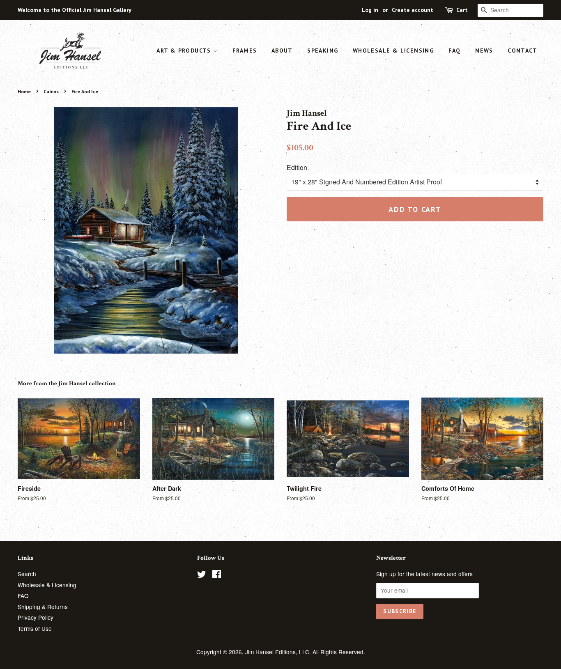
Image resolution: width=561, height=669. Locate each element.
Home (24, 91)
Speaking (322, 50)
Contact (522, 50)
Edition (297, 167)
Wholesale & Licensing (393, 50)
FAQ (454, 50)
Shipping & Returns (43, 606)
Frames (244, 50)
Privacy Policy (35, 617)
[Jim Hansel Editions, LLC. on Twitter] (201, 575)
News (484, 50)
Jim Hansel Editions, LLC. (279, 652)
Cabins (51, 91)
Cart (462, 10)
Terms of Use (35, 628)
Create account (412, 10)
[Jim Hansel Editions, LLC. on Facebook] (216, 575)
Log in (370, 10)
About (282, 50)
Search (27, 574)
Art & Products (184, 50)
